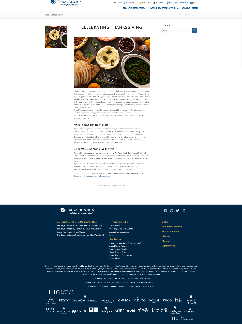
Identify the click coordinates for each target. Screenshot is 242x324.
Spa (111, 235)
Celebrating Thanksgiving (111, 27)
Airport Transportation (119, 232)
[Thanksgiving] (56, 37)
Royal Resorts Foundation (120, 255)
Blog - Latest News (54, 14)
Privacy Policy (115, 258)
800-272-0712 (131, 3)
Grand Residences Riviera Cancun (71, 232)
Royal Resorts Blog (117, 252)
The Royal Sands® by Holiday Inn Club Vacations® (79, 228)
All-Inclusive (114, 225)
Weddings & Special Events (121, 228)
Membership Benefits (118, 249)
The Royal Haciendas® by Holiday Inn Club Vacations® (81, 235)
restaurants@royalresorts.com (98, 176)
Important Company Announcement (125, 243)
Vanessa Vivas (120, 185)
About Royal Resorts (118, 246)
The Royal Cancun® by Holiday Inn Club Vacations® (79, 225)
